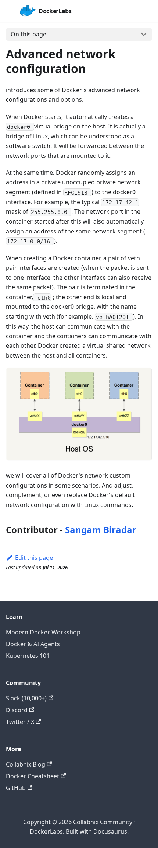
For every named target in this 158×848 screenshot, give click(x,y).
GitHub (16, 788)
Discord (17, 710)
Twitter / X (20, 722)
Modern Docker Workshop (43, 632)
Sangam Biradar (100, 529)
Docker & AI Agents (33, 644)
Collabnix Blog (25, 764)
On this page (28, 34)
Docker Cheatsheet (32, 776)
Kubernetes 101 (28, 656)
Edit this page (34, 558)
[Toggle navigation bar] (11, 11)
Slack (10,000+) (26, 698)
